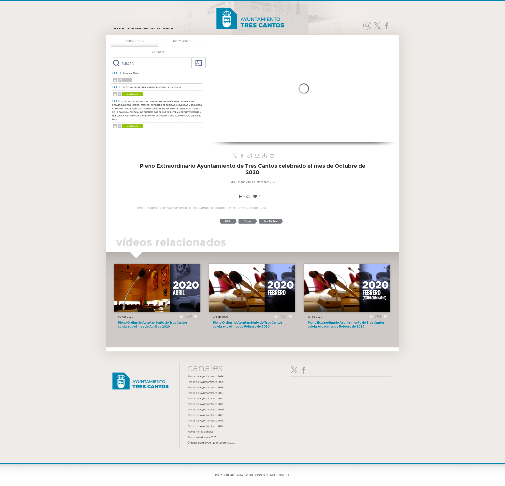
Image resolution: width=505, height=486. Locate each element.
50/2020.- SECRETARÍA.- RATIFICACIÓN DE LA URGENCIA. (152, 87)
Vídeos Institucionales (200, 431)
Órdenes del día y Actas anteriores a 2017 (211, 442)
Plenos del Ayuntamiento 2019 (205, 415)
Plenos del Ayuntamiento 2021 (205, 404)
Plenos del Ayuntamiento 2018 (205, 420)
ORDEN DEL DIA (135, 41)
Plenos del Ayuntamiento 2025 (205, 382)
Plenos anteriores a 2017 (201, 437)
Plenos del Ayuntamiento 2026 (205, 376)
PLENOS (119, 28)
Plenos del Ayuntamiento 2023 (205, 393)
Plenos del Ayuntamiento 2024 (205, 387)
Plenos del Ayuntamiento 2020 (205, 409)
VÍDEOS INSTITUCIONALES (143, 28)
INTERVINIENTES (182, 41)
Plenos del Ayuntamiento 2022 (205, 398)
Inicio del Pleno (131, 73)
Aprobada (132, 94)
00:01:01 (116, 101)
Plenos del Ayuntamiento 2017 (205, 426)
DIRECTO (168, 28)
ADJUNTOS (158, 52)
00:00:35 (116, 87)
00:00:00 (117, 73)
